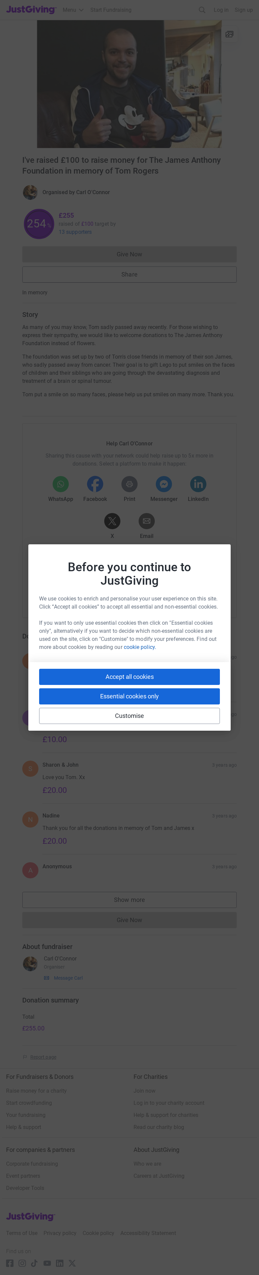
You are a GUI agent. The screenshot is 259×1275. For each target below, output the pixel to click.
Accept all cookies (130, 676)
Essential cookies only (129, 696)
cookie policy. (140, 647)
